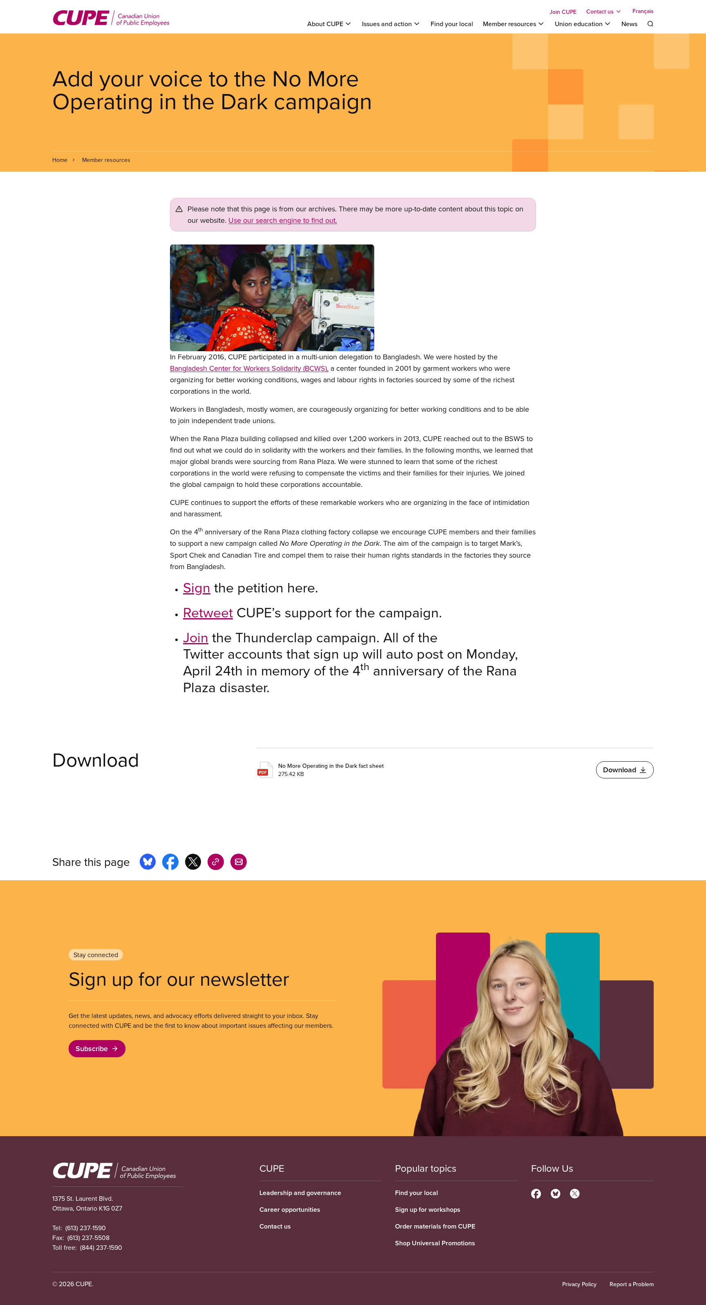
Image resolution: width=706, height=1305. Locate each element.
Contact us (275, 1226)
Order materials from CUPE (435, 1226)
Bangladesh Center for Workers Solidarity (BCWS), (249, 368)
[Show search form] (650, 23)
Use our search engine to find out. (282, 220)
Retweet (208, 612)
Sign (196, 587)
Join (195, 637)
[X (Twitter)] (574, 1192)
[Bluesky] (555, 1192)
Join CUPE (563, 12)
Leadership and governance (300, 1192)
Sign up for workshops (427, 1209)
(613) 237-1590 (85, 1227)
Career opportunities (289, 1209)
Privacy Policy (579, 1284)
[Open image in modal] (353, 297)
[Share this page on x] (193, 863)
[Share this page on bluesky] (148, 863)
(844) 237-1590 (101, 1247)
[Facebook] (536, 1192)
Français (643, 11)
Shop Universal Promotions (435, 1243)
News (629, 23)
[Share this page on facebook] (170, 863)
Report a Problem (632, 1284)
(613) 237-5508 (88, 1237)
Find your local (452, 23)
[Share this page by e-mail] (238, 863)
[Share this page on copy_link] (216, 863)
